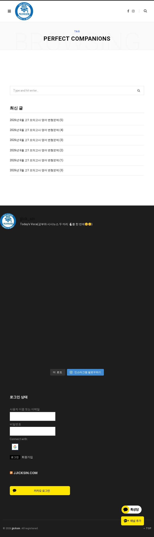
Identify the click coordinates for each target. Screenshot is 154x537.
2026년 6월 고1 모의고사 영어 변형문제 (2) (36, 150)
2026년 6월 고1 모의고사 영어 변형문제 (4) (36, 130)
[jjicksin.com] (24, 11)
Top (148, 528)
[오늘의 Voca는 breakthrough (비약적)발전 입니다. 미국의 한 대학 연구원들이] (38, 299)
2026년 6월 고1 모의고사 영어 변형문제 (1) (36, 160)
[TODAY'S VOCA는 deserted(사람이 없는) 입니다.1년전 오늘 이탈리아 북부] (116, 299)
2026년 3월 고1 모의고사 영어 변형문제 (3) (36, 170)
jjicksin (16, 528)
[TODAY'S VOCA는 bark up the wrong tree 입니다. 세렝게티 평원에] (116, 255)
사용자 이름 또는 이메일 (25, 409)
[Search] (143, 11)
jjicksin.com (25, 473)
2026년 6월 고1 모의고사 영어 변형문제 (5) (36, 120)
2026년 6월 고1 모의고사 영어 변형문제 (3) (36, 140)
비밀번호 (15, 424)
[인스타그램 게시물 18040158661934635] (38, 255)
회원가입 (27, 457)
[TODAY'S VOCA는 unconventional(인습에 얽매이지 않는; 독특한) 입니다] (38, 344)
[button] (15, 449)
